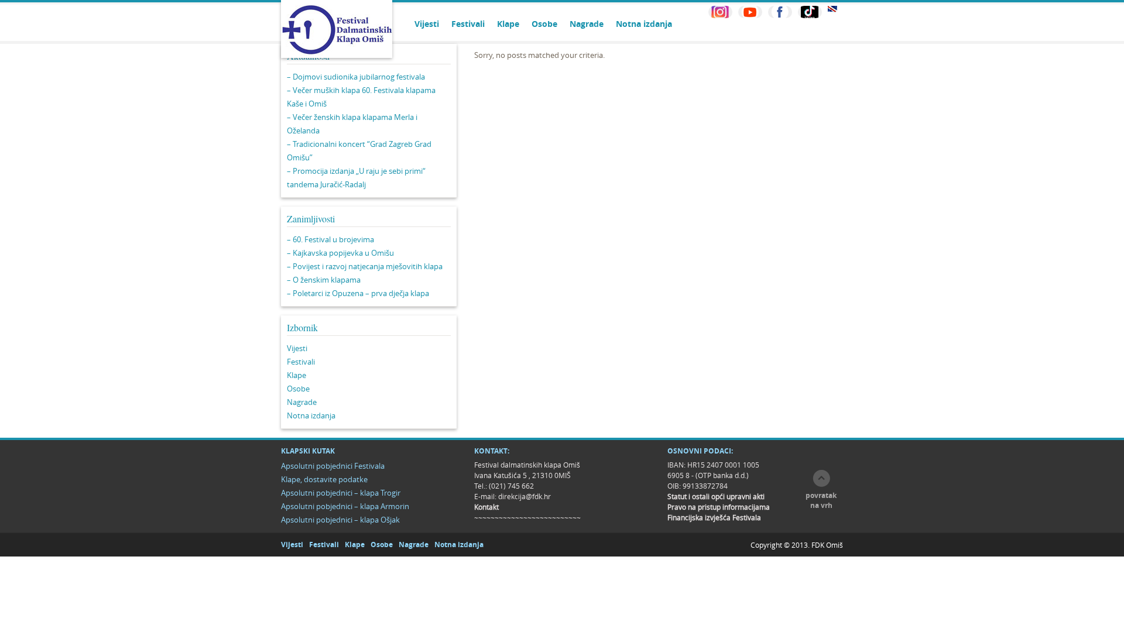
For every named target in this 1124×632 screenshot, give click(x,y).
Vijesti (426, 23)
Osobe (544, 23)
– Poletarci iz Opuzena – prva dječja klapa (358, 293)
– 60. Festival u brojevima (330, 239)
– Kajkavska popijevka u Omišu (340, 253)
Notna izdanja (644, 23)
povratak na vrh (821, 500)
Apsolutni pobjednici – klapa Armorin (345, 506)
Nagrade (587, 23)
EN (832, 9)
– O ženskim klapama (324, 279)
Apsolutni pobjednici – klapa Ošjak (340, 519)
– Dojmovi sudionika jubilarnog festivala (356, 76)
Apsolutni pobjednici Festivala (333, 466)
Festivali (468, 23)
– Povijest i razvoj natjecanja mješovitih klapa (365, 266)
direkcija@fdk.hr (524, 496)
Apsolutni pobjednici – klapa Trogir (340, 492)
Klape (508, 23)
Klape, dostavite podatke (324, 479)
